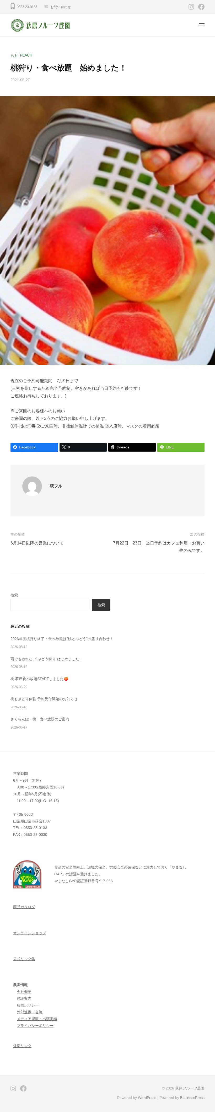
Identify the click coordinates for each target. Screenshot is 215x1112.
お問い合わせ (60, 7)
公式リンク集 (24, 959)
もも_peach (21, 55)
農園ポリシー (28, 1005)
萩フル (56, 486)
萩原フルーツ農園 (190, 1088)
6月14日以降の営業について (37, 543)
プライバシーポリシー (35, 1026)
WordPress (147, 1098)
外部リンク (22, 1046)
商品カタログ (24, 907)
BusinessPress (192, 1098)
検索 (14, 595)
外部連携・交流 (29, 1012)
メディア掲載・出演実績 (37, 1019)
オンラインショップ (29, 933)
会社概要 (24, 991)
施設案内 (24, 998)
